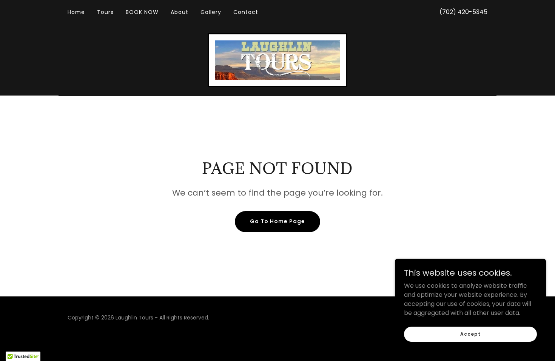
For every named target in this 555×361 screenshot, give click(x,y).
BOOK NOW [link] (142, 12)
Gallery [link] (210, 12)
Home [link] (76, 12)
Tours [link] (105, 12)
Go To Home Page (277, 221)
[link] (278, 59)
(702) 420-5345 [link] (463, 12)
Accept (470, 333)
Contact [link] (245, 12)
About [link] (179, 12)
